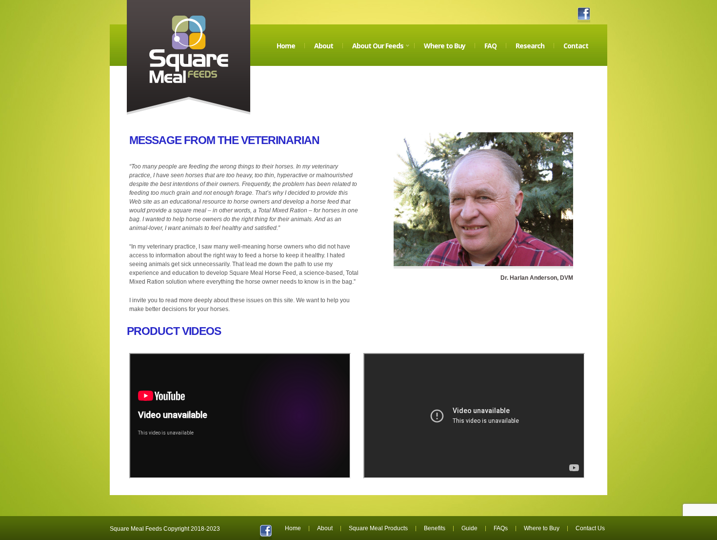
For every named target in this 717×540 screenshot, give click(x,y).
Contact (575, 45)
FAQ (490, 45)
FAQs (501, 528)
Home (286, 45)
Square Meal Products (378, 528)
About (323, 45)
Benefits (434, 528)
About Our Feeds (373, 53)
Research (530, 45)
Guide (469, 528)
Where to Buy (444, 45)
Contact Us (590, 528)
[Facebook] (584, 14)
